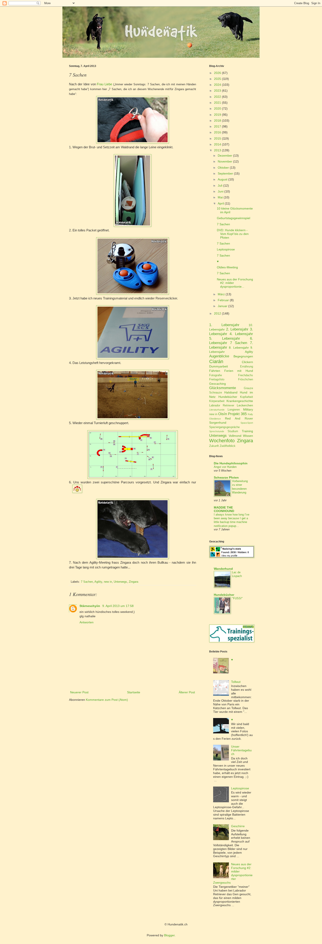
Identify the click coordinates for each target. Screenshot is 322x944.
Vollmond (235, 435)
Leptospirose (226, 249)
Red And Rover (239, 418)
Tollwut (236, 682)
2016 (217, 132)
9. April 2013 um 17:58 (118, 606)
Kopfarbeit (246, 397)
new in (108, 581)
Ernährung (246, 366)
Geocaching (217, 383)
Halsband (230, 392)
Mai (220, 197)
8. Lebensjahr (239, 347)
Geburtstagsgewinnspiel (233, 218)
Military (248, 409)
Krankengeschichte (239, 401)
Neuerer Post (79, 692)
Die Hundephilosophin (231, 463)
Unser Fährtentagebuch (241, 750)
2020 (217, 108)
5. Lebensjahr (224, 338)
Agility (98, 581)
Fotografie (215, 375)
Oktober (223, 167)
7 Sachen (87, 581)
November (225, 161)
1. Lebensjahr (224, 325)
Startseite (133, 692)
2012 (217, 313)
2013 (217, 150)
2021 (217, 102)
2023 (217, 90)
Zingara (133, 581)
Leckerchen (245, 405)
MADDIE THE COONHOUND (224, 509)
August (222, 179)
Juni (220, 191)
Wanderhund (223, 568)
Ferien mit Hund (238, 370)
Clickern (247, 362)
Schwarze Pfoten (226, 477)
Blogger (169, 935)
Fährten (214, 370)
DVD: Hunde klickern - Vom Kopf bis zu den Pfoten (233, 233)
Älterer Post (187, 692)
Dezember (225, 155)
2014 (217, 144)
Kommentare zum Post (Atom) (107, 699)
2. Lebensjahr (237, 329)
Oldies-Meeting (227, 267)
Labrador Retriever (221, 405)
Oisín (222, 414)
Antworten (87, 622)
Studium (233, 431)
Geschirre (238, 826)
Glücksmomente (222, 388)
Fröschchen (245, 379)
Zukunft (214, 446)
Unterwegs (120, 581)
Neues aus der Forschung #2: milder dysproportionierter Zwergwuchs (233, 873)
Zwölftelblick (227, 446)
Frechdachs (245, 375)
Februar (223, 300)
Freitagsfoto (216, 379)
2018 (217, 120)
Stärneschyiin (90, 606)
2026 (217, 73)
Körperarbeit (217, 401)
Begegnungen (243, 356)
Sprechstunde (216, 431)
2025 (217, 78)
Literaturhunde (217, 409)
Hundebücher (227, 397)
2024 (217, 84)
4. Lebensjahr (241, 334)
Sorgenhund (217, 422)
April (221, 203)
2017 (217, 126)
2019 (217, 114)
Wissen (248, 435)
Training (247, 431)
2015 (217, 138)
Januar (222, 306)
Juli (220, 185)
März (221, 294)
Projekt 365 (237, 414)
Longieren (234, 409)
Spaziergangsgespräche (224, 427)
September (225, 173)
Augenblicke (219, 356)
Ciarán (216, 361)
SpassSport (247, 422)
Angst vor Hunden (225, 467)
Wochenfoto (222, 440)
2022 (217, 96)
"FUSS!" (237, 598)
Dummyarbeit (218, 366)
